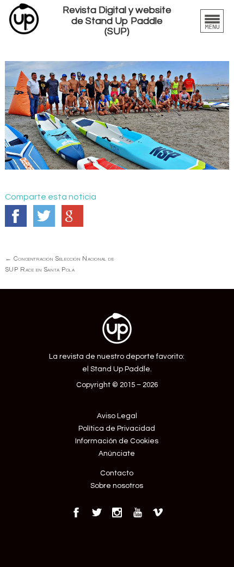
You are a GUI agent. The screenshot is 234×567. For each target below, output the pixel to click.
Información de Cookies (116, 441)
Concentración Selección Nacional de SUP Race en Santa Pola (59, 264)
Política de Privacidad (116, 428)
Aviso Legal (117, 416)
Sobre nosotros (116, 486)
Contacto (116, 473)
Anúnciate (116, 453)
